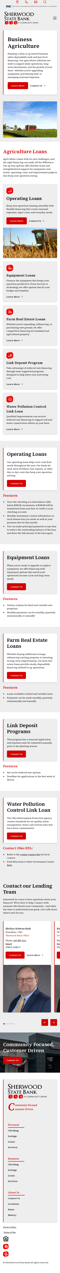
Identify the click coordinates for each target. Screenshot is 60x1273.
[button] (54, 18)
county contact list (30, 854)
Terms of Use (10, 1232)
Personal (13, 1124)
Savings (12, 1136)
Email (9, 943)
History (12, 1215)
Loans (11, 1141)
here (9, 865)
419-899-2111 (19, 940)
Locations (13, 1203)
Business (13, 1158)
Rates (11, 1209)
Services (12, 1147)
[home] (20, 18)
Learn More (18, 85)
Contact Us (16, 483)
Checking (13, 1130)
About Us (13, 1192)
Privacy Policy (9, 1227)
